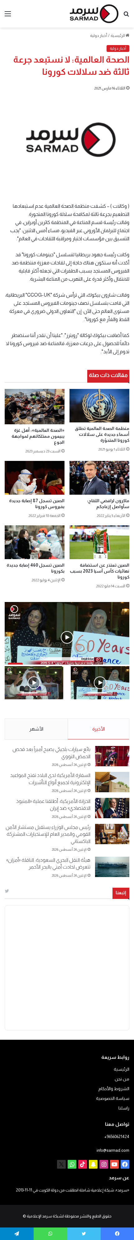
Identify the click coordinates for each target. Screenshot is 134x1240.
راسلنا (123, 1108)
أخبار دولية (98, 35)
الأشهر (36, 729)
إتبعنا (121, 892)
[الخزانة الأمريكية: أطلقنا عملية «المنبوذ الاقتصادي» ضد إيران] (112, 808)
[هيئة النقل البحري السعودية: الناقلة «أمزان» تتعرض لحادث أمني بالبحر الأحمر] (112, 867)
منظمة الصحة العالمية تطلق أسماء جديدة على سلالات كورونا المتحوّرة (102, 434)
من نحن (122, 1079)
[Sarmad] (94, 13)
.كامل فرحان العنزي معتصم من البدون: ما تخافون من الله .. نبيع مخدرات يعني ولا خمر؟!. (34, 712)
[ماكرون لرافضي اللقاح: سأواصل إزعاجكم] (99, 478)
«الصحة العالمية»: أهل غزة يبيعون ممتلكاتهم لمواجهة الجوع (38, 436)
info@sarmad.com (113, 1150)
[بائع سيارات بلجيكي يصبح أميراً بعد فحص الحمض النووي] (112, 756)
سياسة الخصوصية (112, 1098)
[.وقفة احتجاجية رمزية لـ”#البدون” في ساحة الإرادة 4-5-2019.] (100, 682)
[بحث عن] (126, 16)
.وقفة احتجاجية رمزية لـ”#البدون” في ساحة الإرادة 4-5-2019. (102, 712)
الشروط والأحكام (113, 1088)
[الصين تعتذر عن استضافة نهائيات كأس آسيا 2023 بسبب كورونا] (99, 542)
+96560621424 (116, 1136)
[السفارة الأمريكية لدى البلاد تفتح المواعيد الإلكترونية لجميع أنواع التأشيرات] (112, 782)
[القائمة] (8, 16)
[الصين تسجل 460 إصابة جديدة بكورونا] (35, 542)
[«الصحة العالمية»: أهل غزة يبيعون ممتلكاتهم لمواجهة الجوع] (35, 406)
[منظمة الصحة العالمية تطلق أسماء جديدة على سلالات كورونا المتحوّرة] (99, 406)
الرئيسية (118, 35)
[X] (61, 1164)
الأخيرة (98, 729)
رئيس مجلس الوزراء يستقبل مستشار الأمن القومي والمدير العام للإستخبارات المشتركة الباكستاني (48, 834)
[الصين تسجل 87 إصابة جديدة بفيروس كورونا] (35, 478)
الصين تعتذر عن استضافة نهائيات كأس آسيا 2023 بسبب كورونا (99, 571)
